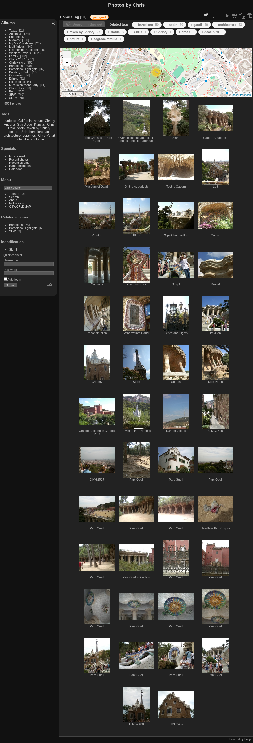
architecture (12, 135)
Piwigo (248, 739)
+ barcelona (147, 25)
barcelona (36, 132)
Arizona (9, 124)
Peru (12, 91)
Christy (50, 121)
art (47, 132)
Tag (76, 17)
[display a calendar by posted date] (234, 16)
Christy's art (46, 135)
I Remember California (24, 49)
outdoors (10, 121)
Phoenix (14, 36)
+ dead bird (212, 32)
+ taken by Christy (83, 32)
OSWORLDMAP (20, 206)
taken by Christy (38, 128)
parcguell (99, 17)
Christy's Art (17, 62)
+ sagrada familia (106, 39)
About (13, 200)
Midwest (14, 40)
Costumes (16, 75)
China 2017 (17, 59)
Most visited (17, 156)
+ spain (174, 25)
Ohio (11, 128)
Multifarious (17, 46)
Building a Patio (19, 72)
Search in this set (87, 24)
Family (13, 56)
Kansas (39, 124)
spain (21, 128)
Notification (16, 203)
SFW (12, 94)
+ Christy (162, 32)
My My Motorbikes (21, 43)
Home (65, 17)
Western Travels (20, 52)
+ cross (186, 32)
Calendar (15, 169)
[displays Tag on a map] (249, 16)
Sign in (14, 249)
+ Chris (138, 32)
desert (13, 132)
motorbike (22, 139)
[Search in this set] (206, 14)
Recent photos (19, 159)
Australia (15, 33)
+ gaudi (199, 25)
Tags (12, 193)
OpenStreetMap (241, 95)
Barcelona (16, 65)
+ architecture (228, 25)
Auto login (14, 279)
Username (11, 260)
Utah (24, 132)
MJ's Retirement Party (23, 85)
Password (10, 269)
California (25, 121)
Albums (8, 23)
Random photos (20, 165)
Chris (51, 124)
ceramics (29, 135)
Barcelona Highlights (23, 69)
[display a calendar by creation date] (242, 16)
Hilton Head (17, 81)
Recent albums (19, 162)
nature (38, 121)
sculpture (37, 139)
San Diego (24, 124)
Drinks (13, 78)
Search (14, 197)
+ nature (75, 39)
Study (13, 97)
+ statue (115, 32)
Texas (13, 30)
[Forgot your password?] (49, 286)
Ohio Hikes (16, 88)
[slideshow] (227, 16)
